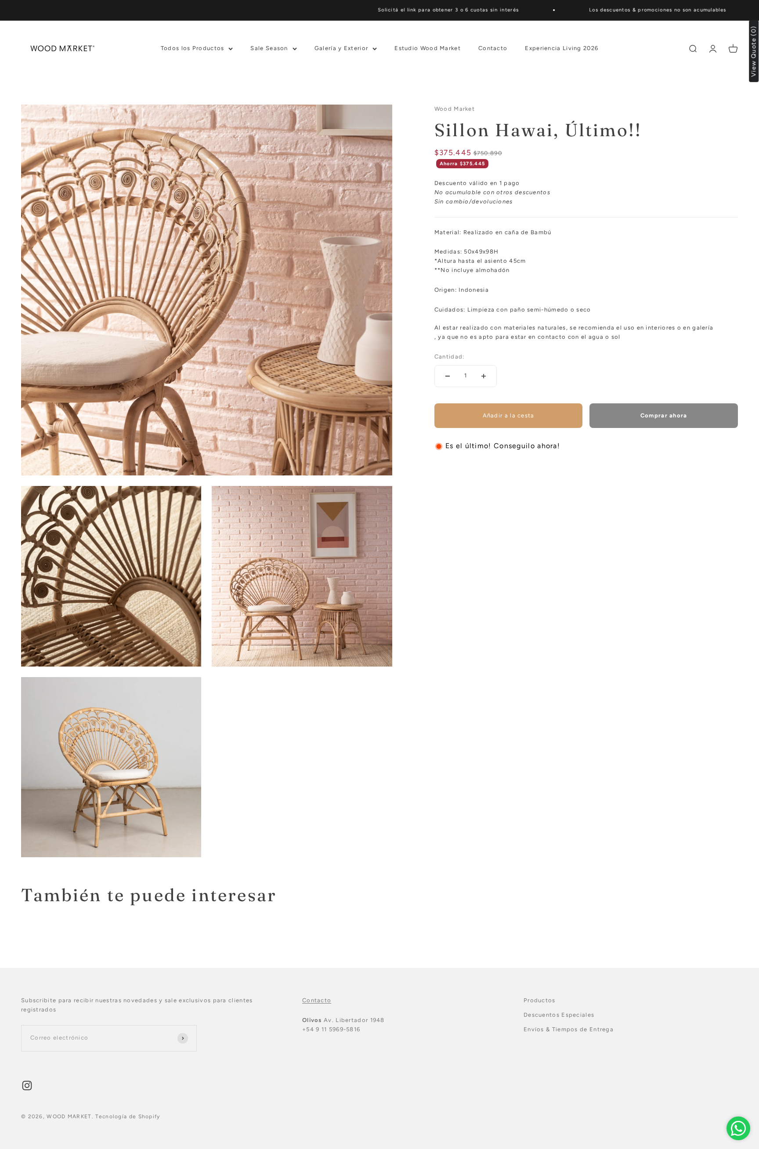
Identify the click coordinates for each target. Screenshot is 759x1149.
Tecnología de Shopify (127, 1116)
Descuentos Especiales (559, 1014)
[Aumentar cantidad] (483, 376)
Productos (540, 1000)
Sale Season (269, 48)
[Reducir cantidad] (447, 376)
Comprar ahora (663, 415)
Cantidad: (449, 356)
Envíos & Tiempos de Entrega (569, 1029)
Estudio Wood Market (427, 48)
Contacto (492, 48)
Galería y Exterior (341, 48)
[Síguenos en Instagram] (27, 1085)
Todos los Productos (192, 48)
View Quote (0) (754, 51)
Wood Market (454, 108)
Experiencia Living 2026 (561, 48)
